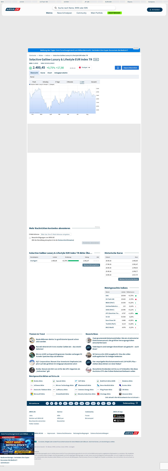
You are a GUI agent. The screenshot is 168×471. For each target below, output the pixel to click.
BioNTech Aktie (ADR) (107, 381)
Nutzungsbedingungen (81, 433)
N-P (87, 403)
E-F (65, 403)
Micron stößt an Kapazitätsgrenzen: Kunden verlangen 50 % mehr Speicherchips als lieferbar (59, 355)
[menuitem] (42, 415)
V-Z (109, 403)
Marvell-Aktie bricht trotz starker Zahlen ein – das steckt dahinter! (58, 347)
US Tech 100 (110, 299)
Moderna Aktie (127, 381)
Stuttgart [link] (33, 261)
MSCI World (110, 327)
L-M (82, 403)
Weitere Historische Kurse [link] (128, 279)
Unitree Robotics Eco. (113, 306)
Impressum (51, 433)
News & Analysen (64, 13)
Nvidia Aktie (38, 381)
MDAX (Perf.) (110, 303)
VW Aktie (125, 390)
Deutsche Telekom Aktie (42, 390)
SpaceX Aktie (60, 381)
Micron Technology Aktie (64, 385)
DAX (107, 296)
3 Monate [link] (70, 82)
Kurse (32, 77)
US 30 (108, 317)
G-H (71, 403)
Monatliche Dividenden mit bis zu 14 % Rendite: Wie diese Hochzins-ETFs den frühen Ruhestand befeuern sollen (115, 370)
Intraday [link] (45, 82)
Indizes (47, 55)
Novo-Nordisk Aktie (107, 385)
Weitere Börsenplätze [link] (91, 265)
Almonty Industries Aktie (86, 394)
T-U (103, 403)
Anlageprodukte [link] (60, 73)
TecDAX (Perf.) (111, 324)
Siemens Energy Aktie (85, 390)
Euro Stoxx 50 (110, 320)
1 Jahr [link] (82, 82)
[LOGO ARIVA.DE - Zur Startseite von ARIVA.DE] (12, 9)
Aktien (41, 55)
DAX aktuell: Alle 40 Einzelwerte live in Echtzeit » (122, 397)
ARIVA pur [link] (60, 418)
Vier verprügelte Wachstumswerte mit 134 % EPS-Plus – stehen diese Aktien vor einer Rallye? (115, 362)
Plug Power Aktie (106, 390)
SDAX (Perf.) (110, 310)
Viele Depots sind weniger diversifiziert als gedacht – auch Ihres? (116, 347)
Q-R (93, 403)
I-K (76, 403)
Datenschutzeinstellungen (99, 433)
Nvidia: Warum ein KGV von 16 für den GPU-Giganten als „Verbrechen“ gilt (58, 370)
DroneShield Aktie (62, 394)
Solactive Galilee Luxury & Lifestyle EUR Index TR (70, 55)
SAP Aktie (81, 381)
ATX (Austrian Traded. (113, 313)
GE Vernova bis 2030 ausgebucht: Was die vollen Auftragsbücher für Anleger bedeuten (111, 355)
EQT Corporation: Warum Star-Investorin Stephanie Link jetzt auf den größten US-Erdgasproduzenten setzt (58, 362)
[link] (17, 434)
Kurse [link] (43, 73)
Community (82, 13)
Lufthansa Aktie (62, 390)
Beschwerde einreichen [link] (37, 421)
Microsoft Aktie (39, 394)
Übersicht (34, 73)
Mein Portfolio (97, 13)
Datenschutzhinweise (65, 240)
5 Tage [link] (57, 82)
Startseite (32, 55)
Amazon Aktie (127, 394)
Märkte (49, 13)
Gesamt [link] (94, 82)
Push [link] (34, 82)
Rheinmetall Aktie (84, 385)
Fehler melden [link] (34, 424)
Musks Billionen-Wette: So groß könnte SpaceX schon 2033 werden (57, 340)
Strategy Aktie (105, 394)
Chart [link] (49, 73)
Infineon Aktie (39, 385)
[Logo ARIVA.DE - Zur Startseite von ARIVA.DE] (131, 433)
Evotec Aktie (126, 385)
